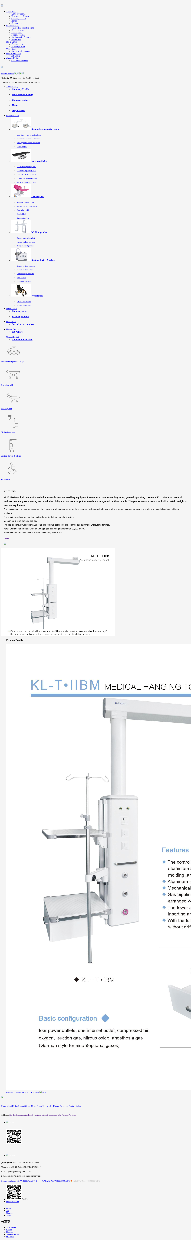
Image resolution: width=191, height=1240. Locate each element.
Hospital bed (21, 214)
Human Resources (13, 53)
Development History (20, 16)
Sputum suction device (25, 270)
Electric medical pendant (26, 238)
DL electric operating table (26, 171)
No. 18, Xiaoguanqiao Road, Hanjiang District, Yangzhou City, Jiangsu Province (42, 1115)
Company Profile (18, 14)
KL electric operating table (26, 167)
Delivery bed (16, 32)
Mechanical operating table (26, 182)
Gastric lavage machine (25, 274)
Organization (16, 23)
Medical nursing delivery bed (27, 206)
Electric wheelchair (24, 302)
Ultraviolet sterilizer (24, 282)
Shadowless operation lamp (22, 28)
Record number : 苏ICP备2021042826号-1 (19, 1181)
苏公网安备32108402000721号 (86, 1181)
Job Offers (15, 56)
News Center (11, 42)
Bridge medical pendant (25, 246)
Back (44, 1092)
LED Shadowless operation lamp (29, 135)
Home (3, 1106)
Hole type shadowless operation (28, 143)
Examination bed (23, 218)
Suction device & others (21, 37)
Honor (14, 21)
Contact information (19, 60)
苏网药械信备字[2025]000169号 (56, 1181)
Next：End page (32, 1092)
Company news (17, 44)
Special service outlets (20, 51)
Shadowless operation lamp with (28, 139)
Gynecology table (23, 210)
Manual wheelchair (24, 305)
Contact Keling (12, 58)
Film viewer (21, 278)
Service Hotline (7, 73)
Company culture (18, 18)
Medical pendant (18, 35)
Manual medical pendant (26, 242)
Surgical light (22, 147)
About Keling (12, 11)
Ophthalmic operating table (27, 178)
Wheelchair (16, 39)
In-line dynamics (18, 46)
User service (11, 49)
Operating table (17, 30)
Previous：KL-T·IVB (15, 1092)
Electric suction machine (26, 266)
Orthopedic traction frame (26, 174)
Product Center (12, 25)
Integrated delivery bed (25, 202)
